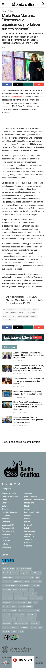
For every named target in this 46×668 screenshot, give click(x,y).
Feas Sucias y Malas (23, 602)
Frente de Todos (9, 313)
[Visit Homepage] (23, 3)
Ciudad (4, 500)
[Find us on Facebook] (2, 484)
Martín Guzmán (9, 316)
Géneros (5, 538)
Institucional (6, 547)
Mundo (27, 506)
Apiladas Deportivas (10, 573)
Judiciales (28, 493)
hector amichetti (9, 610)
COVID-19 (35, 585)
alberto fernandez (14, 309)
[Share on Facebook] (7, 84)
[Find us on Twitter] (6, 484)
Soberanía (28, 540)
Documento (6, 515)
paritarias (35, 623)
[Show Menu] (3, 3)
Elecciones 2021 (8, 525)
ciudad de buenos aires (20, 581)
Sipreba (6, 631)
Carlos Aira (29, 577)
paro (5, 627)
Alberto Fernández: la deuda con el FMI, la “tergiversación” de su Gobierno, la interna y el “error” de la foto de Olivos (28, 368)
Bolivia (18, 577)
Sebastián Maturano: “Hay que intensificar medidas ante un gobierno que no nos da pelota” (28, 419)
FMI (35, 602)
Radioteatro (28, 525)
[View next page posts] (25, 433)
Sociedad (28, 543)
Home (4, 11)
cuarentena (7, 594)
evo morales (8, 602)
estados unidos (36, 598)
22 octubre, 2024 (20, 412)
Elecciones (6, 522)
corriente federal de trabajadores (16, 585)
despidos (18, 594)
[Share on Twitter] (18, 84)
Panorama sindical (21, 623)
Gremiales (6, 541)
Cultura (4, 506)
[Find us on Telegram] (19, 484)
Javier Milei (31, 615)
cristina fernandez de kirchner (15, 589)
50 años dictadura (9, 493)
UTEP (21, 631)
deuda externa (30, 594)
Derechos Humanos (9, 512)
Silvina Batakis (9, 320)
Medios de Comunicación (34, 500)
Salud (26, 528)
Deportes (5, 509)
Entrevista (6, 534)
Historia (5, 544)
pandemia (7, 623)
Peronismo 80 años (31, 512)
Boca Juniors (8, 577)
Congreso (5, 503)
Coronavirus (36, 581)
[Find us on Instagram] (15, 484)
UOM (14, 631)
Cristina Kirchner (31, 309)
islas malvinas (18, 615)
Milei (32, 619)
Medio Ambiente (30, 496)
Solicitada (28, 546)
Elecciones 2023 (8, 528)
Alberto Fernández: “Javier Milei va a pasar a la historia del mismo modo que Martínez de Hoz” (28, 355)
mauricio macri (9, 619)
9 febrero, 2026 (20, 373)
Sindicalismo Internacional (29, 535)
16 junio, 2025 (19, 386)
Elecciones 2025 (8, 531)
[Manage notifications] (5, 663)
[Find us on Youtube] (11, 484)
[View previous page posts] (21, 433)
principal (24, 627)
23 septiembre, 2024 (21, 425)
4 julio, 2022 (6, 47)
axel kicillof (36, 573)
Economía (6, 519)
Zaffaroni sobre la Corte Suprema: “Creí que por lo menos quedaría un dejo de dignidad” (28, 381)
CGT (37, 577)
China (5, 581)
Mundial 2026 (29, 503)
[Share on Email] (39, 84)
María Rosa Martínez (27, 313)
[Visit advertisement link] (23, 337)
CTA (31, 589)
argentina (25, 573)
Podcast (27, 515)
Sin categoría (29, 531)
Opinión (27, 509)
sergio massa (36, 627)
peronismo (14, 627)
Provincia (27, 522)
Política (10, 11)
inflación (6, 615)
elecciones (7, 598)
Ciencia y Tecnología (10, 496)
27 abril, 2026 (19, 360)
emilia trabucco (21, 598)
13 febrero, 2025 (20, 397)
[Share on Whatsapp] (28, 84)
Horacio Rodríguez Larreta (29, 610)
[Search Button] (43, 3)
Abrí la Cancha (8, 569)
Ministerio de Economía (27, 316)
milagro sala (22, 619)
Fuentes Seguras (25, 606)
